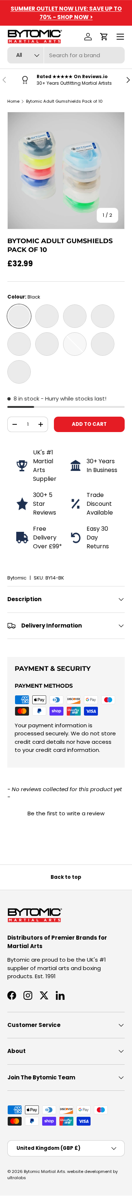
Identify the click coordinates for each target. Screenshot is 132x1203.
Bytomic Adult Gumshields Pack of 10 (64, 101)
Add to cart (89, 424)
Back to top (66, 877)
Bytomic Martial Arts (44, 1171)
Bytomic (16, 577)
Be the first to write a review (65, 813)
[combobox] (66, 55)
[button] (104, 37)
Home (13, 101)
